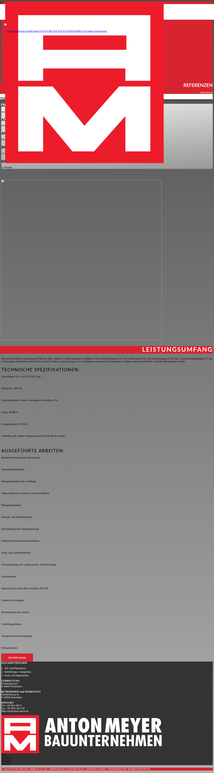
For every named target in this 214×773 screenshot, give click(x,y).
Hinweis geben (96, 769)
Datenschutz (75, 769)
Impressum (57, 769)
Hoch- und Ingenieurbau (16, 675)
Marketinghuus (139, 769)
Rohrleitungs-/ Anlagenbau (17, 671)
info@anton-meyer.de (18, 711)
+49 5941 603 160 (15, 708)
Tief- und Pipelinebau (15, 668)
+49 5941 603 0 (13, 705)
